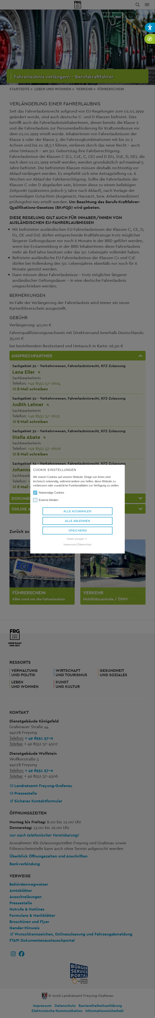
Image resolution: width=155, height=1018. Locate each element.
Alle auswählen (77, 511)
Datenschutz (85, 544)
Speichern (77, 530)
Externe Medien (48, 500)
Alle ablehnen (77, 521)
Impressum (70, 544)
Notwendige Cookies (51, 492)
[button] (150, 27)
